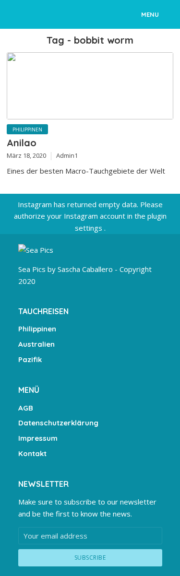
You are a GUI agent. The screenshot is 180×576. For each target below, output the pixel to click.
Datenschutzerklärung (58, 422)
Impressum (38, 438)
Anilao (21, 143)
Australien (36, 344)
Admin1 (67, 155)
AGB (25, 407)
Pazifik (30, 359)
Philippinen (27, 129)
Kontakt (32, 453)
